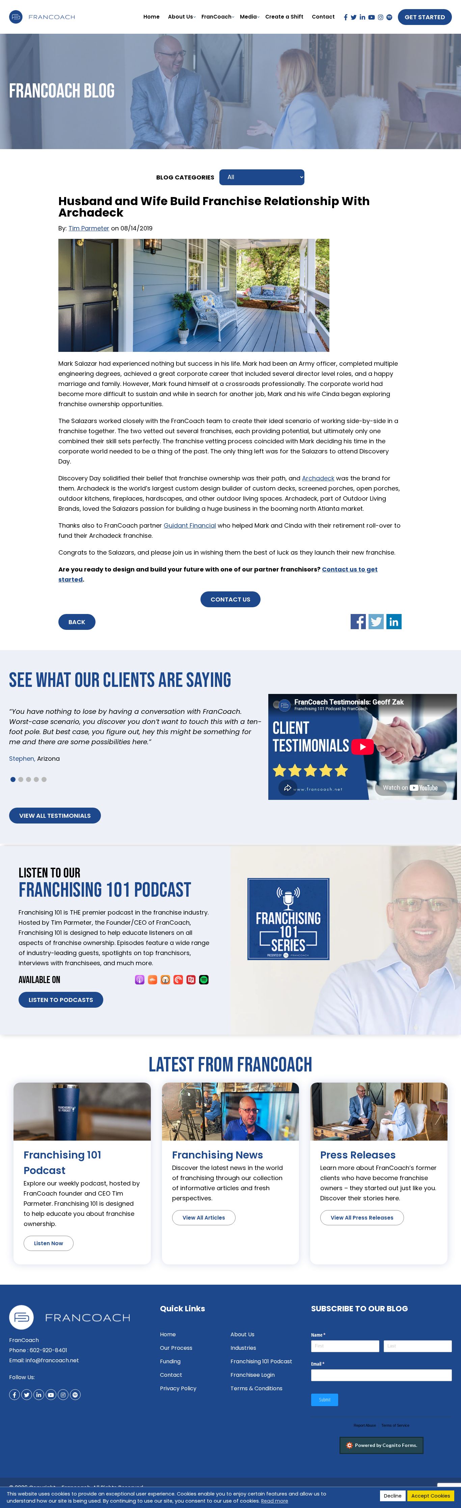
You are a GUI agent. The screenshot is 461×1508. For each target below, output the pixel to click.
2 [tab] (20, 779)
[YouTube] (371, 17)
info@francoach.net (52, 1360)
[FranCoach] (41, 15)
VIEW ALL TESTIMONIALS (55, 815)
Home (151, 16)
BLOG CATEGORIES (185, 177)
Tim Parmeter (89, 228)
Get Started (425, 17)
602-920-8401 (48, 1350)
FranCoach (216, 16)
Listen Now (48, 1243)
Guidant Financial (190, 525)
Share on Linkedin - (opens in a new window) (394, 621)
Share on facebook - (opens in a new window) (358, 621)
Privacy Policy (178, 1388)
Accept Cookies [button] (430, 1495)
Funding (170, 1361)
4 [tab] (36, 779)
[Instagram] (380, 17)
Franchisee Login (253, 1375)
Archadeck (318, 478)
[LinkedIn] (362, 17)
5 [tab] (44, 779)
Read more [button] (274, 1501)
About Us (180, 16)
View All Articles (204, 1217)
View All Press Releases (362, 1217)
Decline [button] (393, 1495)
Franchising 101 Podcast (261, 1361)
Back (77, 622)
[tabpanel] (136, 731)
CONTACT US (230, 599)
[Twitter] (354, 17)
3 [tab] (28, 779)
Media (248, 16)
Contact (323, 16)
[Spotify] (389, 17)
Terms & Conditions (256, 1388)
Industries (243, 1348)
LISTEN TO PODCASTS (61, 1000)
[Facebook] (346, 17)
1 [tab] (13, 779)
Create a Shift (284, 16)
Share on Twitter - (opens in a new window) (376, 621)
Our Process (176, 1348)
